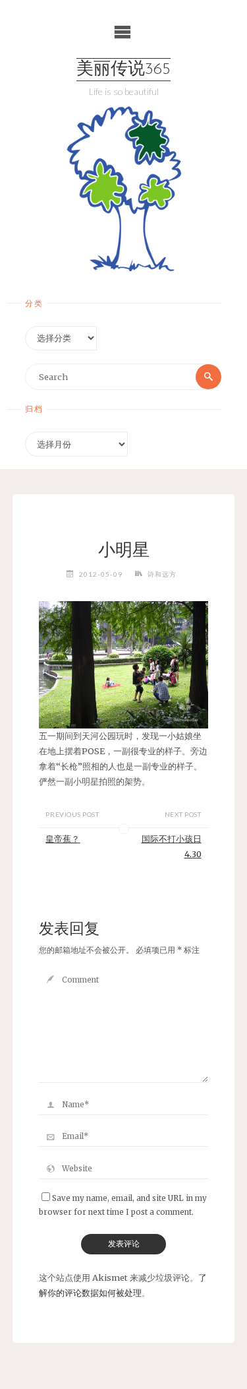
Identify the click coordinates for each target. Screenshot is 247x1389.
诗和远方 (162, 574)
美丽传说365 (123, 69)
